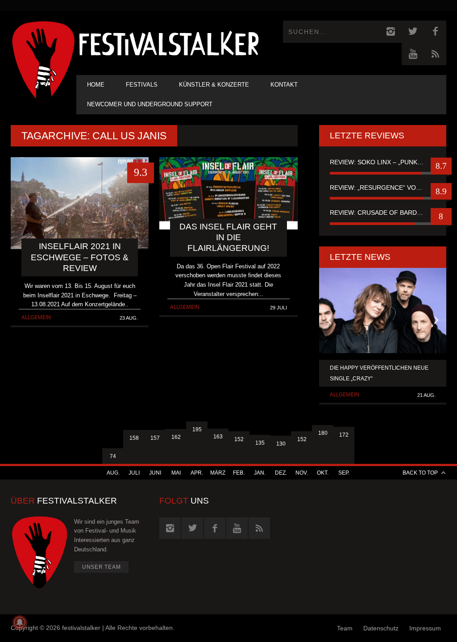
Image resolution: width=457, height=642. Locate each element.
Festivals (142, 84)
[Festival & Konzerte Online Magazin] (168, 42)
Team (345, 628)
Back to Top (420, 473)
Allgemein (36, 317)
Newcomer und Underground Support (149, 104)
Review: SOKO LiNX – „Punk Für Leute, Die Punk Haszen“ (383, 162)
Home (95, 84)
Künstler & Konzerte (214, 84)
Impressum (425, 628)
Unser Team (101, 567)
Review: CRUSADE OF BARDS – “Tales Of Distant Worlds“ (383, 212)
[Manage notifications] (19, 622)
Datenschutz (381, 628)
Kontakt (284, 84)
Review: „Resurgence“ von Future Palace (383, 187)
